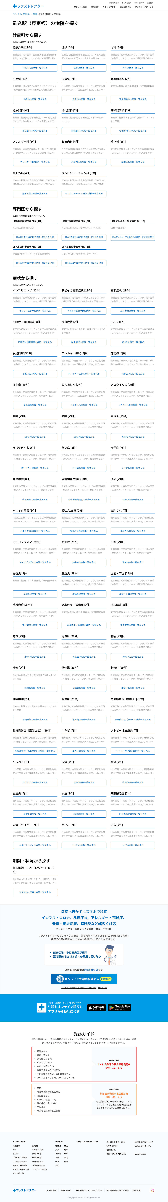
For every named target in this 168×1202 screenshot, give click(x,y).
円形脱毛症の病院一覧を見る (133, 813)
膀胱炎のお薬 (37, 1161)
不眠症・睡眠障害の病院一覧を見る (35, 342)
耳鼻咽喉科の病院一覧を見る (133, 99)
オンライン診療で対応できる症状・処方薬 (78, 987)
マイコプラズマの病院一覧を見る (35, 562)
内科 (14, 1149)
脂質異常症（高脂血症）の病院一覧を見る (35, 750)
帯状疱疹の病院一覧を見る (35, 625)
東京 (57, 1149)
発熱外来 (16, 1145)
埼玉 (57, 1157)
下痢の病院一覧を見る (132, 562)
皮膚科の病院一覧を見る (84, 99)
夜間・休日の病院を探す (116, 1153)
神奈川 (58, 1153)
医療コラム (111, 1149)
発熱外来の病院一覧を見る (35, 67)
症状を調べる (125, 6)
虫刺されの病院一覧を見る (133, 530)
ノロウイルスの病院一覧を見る (133, 405)
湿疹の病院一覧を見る (84, 782)
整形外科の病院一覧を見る (35, 193)
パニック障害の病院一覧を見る (35, 530)
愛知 (57, 1165)
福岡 (66, 1161)
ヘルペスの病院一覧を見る (35, 782)
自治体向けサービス (143, 1146)
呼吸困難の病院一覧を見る (35, 719)
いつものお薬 (37, 1149)
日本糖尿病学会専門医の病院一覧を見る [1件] (35, 237)
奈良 (66, 1157)
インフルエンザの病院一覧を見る (35, 310)
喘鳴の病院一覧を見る (35, 688)
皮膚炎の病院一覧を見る (35, 813)
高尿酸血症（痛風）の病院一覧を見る (133, 719)
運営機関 (150, 3)
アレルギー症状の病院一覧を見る (84, 373)
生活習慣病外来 (38, 1165)
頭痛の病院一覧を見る (84, 436)
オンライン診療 (80, 6)
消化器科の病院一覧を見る (84, 130)
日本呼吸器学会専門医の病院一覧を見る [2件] (84, 237)
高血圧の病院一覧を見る (84, 656)
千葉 (57, 1161)
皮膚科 (35, 1145)
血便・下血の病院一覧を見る (133, 593)
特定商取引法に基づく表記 (118, 1190)
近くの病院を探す (24, 14)
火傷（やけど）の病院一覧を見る (35, 845)
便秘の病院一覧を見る (132, 499)
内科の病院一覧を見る (132, 67)
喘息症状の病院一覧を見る (84, 342)
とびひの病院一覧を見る (84, 845)
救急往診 (95, 6)
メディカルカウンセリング (87, 1141)
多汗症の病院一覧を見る (133, 468)
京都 (66, 1153)
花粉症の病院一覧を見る (133, 373)
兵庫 (66, 1149)
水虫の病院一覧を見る (84, 813)
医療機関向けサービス (144, 1142)
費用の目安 (102, 987)
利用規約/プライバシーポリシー (89, 1190)
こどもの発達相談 (20, 1161)
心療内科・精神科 (20, 1157)
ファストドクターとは (144, 6)
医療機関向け (114, 3)
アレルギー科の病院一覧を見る (35, 162)
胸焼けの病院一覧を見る (133, 688)
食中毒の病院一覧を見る (35, 405)
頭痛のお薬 (36, 1153)
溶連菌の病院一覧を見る (84, 719)
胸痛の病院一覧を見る (132, 656)
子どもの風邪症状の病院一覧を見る (84, 310)
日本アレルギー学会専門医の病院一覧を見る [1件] (133, 237)
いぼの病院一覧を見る (132, 845)
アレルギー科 (18, 1173)
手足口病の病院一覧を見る (35, 373)
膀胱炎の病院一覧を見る (84, 593)
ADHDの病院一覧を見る (133, 342)
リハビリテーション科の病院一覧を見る (84, 193)
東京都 (35, 14)
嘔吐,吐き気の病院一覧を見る (84, 530)
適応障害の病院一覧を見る (133, 625)
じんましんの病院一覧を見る (84, 405)
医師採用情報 (140, 1154)
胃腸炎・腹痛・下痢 (21, 1169)
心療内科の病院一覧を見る (84, 162)
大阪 (66, 1145)
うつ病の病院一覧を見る (84, 468)
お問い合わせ (139, 3)
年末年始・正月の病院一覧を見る (35, 892)
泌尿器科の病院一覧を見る (35, 130)
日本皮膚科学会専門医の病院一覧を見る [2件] (35, 262)
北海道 (58, 1145)
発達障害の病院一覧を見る (35, 499)
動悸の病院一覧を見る (35, 656)
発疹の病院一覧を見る (132, 782)
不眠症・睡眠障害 (20, 1165)
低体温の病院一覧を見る (84, 688)
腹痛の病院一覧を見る (35, 436)
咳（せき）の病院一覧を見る (35, 468)
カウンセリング (109, 6)
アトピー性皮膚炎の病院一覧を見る (133, 750)
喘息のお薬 (36, 1157)
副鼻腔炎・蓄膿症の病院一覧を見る (84, 625)
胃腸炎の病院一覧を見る (133, 436)
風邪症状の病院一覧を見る (133, 310)
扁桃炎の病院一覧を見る (35, 593)
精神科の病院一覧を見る (133, 162)
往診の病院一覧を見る (84, 67)
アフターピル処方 (39, 1169)
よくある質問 (126, 3)
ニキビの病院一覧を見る (84, 750)
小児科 (15, 1153)
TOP (14, 14)
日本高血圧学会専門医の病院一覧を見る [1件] (84, 262)
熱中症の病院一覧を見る (84, 562)
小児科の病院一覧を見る (35, 99)
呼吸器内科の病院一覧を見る (133, 130)
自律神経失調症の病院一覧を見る (84, 499)
